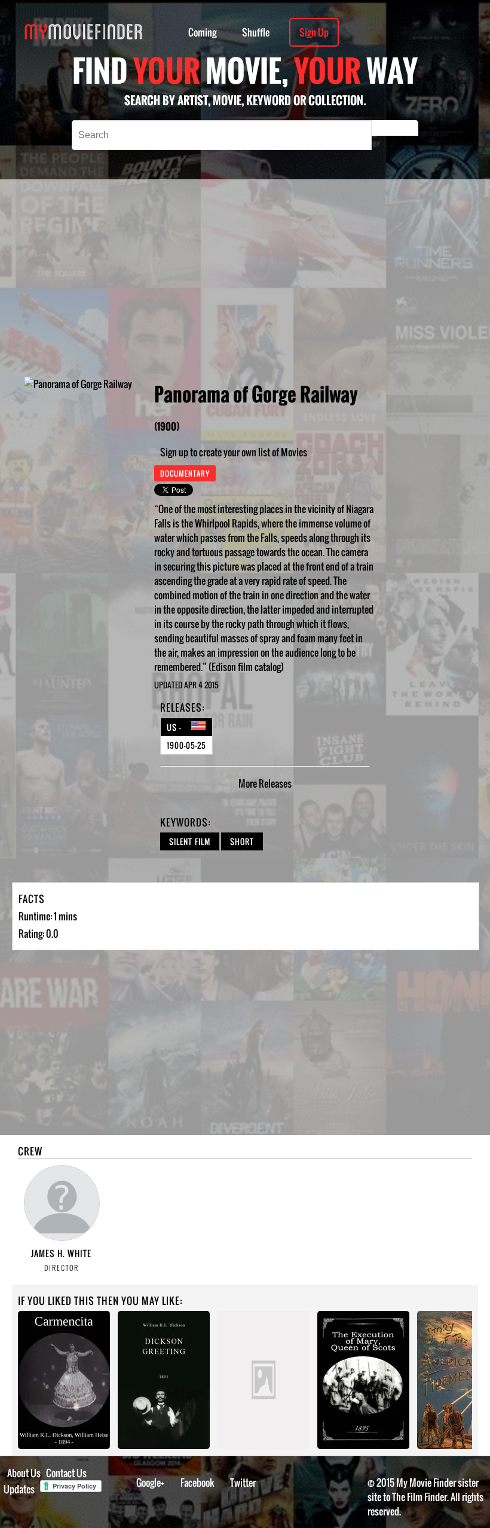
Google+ (150, 1482)
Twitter (243, 1482)
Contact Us (66, 1473)
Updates (19, 1489)
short (242, 841)
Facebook (197, 1482)
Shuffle (256, 32)
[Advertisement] (297, 278)
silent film (189, 841)
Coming (202, 32)
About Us (24, 1473)
